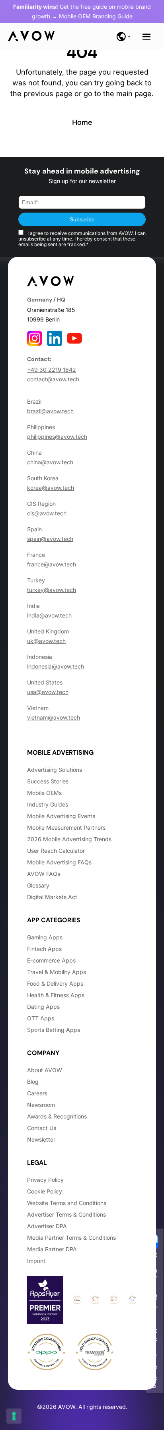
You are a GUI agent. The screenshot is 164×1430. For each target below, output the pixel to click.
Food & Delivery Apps (55, 983)
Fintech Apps (44, 948)
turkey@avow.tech (51, 589)
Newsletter (41, 1139)
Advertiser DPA (47, 1226)
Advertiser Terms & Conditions (66, 1214)
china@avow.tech (50, 462)
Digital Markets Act (52, 897)
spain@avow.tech (50, 538)
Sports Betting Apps (53, 1029)
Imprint (36, 1260)
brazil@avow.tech (50, 411)
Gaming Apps (44, 937)
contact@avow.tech (53, 379)
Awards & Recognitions (57, 1116)
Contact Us (41, 1127)
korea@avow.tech (50, 487)
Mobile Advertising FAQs (59, 862)
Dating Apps (43, 1006)
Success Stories (47, 781)
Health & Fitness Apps (55, 995)
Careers (37, 1093)
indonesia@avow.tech (55, 666)
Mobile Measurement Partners (66, 827)
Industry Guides (47, 804)
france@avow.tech (51, 564)
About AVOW (44, 1070)
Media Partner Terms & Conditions (71, 1237)
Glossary (38, 885)
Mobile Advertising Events (61, 816)
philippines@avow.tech (57, 436)
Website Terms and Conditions (66, 1202)
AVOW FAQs (43, 873)
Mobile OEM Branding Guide (96, 16)
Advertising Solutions (54, 769)
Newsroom (41, 1104)
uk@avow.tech (46, 640)
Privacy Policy (45, 1179)
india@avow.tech (49, 615)
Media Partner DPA (52, 1249)
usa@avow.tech (47, 691)
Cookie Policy (44, 1191)
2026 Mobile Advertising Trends (69, 839)
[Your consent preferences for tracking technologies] (13, 1416)
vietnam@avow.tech (53, 717)
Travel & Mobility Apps (56, 971)
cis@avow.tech (46, 513)
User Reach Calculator (56, 850)
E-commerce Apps (51, 960)
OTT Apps (40, 1018)
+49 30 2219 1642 (51, 369)
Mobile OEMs (44, 792)
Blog (33, 1081)
